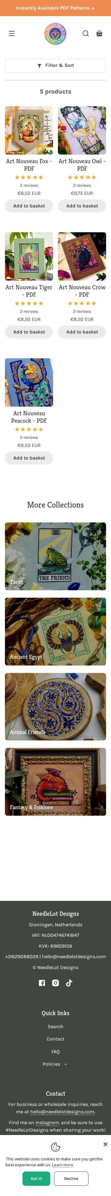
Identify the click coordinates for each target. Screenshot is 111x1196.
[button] (85, 33)
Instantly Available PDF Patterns (53, 8)
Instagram (47, 1122)
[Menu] (11, 33)
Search (56, 1026)
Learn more (62, 1165)
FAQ (55, 1051)
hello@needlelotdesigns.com (62, 1112)
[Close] (105, 1144)
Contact (55, 1039)
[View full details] (29, 130)
